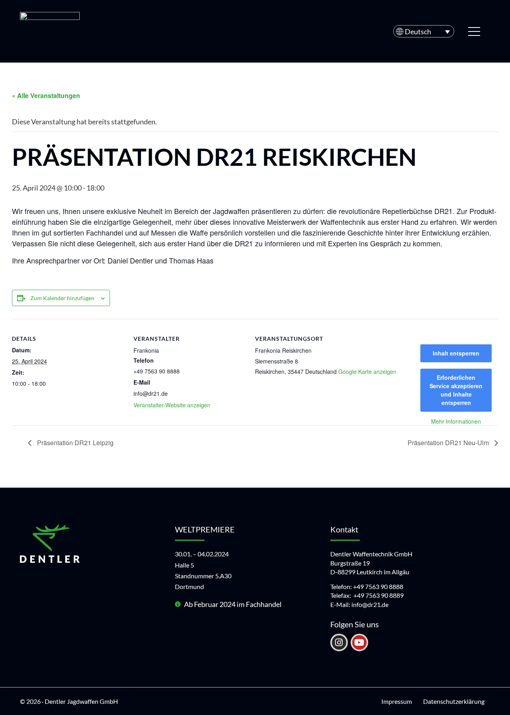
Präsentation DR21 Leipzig (74, 442)
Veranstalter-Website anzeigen (171, 405)
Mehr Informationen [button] (456, 421)
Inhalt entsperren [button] (456, 353)
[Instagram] (339, 642)
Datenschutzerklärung (453, 701)
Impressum (396, 701)
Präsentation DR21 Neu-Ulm (449, 442)
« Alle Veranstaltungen (46, 95)
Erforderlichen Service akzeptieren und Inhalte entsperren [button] (456, 390)
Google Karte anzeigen (367, 371)
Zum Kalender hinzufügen (62, 298)
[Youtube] (359, 642)
